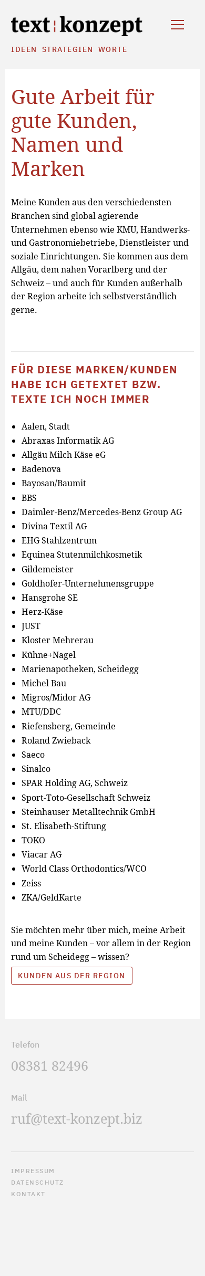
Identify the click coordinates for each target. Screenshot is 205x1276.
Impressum (33, 1171)
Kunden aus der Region (72, 975)
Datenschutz (37, 1182)
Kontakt (28, 1194)
